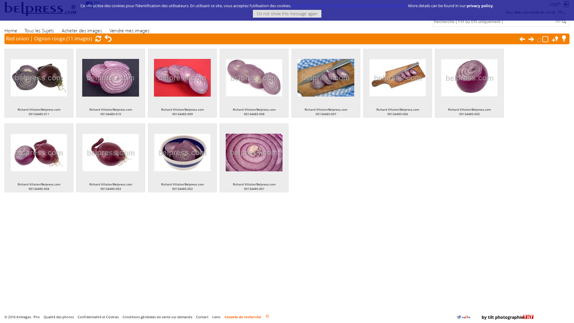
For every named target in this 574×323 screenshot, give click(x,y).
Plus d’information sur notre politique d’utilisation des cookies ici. (349, 5)
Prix (36, 317)
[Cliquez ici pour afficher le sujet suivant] (532, 39)
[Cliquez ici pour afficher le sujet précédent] (523, 39)
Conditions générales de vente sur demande (157, 317)
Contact (202, 317)
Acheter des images (82, 30)
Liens (216, 317)
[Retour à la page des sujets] (108, 38)
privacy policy (480, 6)
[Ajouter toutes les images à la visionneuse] (556, 38)
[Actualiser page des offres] (99, 38)
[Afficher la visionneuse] (565, 38)
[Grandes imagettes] (546, 38)
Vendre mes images (129, 30)
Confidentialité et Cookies (98, 317)
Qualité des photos (59, 317)
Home (10, 30)
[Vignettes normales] (539, 39)
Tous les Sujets (39, 30)
